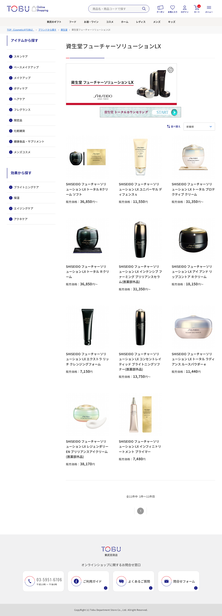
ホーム (124, 21)
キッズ (171, 21)
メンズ (156, 21)
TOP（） (20, 29)
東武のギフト (54, 21)
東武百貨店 (111, 555)
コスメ (109, 21)
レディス (141, 21)
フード (72, 21)
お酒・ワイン (91, 21)
